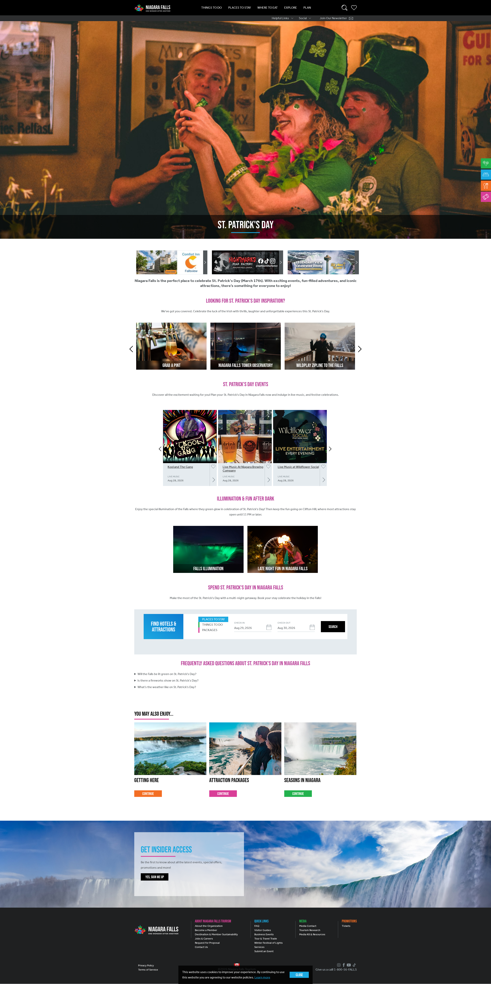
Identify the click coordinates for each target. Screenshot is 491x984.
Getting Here (146, 780)
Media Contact (307, 926)
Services (259, 947)
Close (299, 975)
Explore (290, 7)
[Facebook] (343, 965)
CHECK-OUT (284, 622)
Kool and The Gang (180, 467)
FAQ (256, 926)
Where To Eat (267, 7)
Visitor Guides (262, 930)
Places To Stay (239, 7)
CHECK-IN (239, 622)
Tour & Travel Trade (265, 938)
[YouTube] (348, 965)
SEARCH (333, 627)
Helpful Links (280, 18)
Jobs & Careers (204, 938)
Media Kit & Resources (312, 934)
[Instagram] (338, 965)
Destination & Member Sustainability (216, 934)
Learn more (262, 977)
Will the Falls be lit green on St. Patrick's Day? (167, 674)
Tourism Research (309, 930)
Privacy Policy (146, 965)
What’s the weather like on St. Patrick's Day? (167, 687)
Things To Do (211, 7)
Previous (131, 349)
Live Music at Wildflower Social (298, 467)
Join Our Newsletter (333, 18)
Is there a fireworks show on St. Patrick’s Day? (168, 680)
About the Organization (209, 926)
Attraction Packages (229, 780)
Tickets (346, 926)
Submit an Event (264, 951)
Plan (307, 7)
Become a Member (206, 930)
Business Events (264, 934)
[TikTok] (354, 965)
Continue (148, 793)
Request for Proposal (207, 942)
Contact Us (201, 947)
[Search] (344, 8)
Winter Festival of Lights (268, 942)
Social (303, 18)
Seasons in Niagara (302, 780)
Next (360, 349)
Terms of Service (148, 969)
